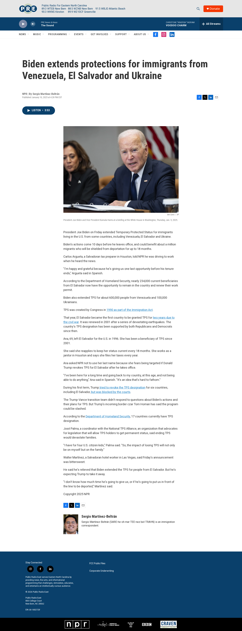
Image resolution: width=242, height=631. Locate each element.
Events (79, 34)
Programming (57, 34)
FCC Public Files (97, 563)
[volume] (33, 24)
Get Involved (99, 34)
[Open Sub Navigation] (28, 34)
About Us (140, 34)
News (22, 34)
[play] (23, 24)
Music (37, 34)
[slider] (38, 24)
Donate (215, 8)
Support (121, 34)
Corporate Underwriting (101, 571)
